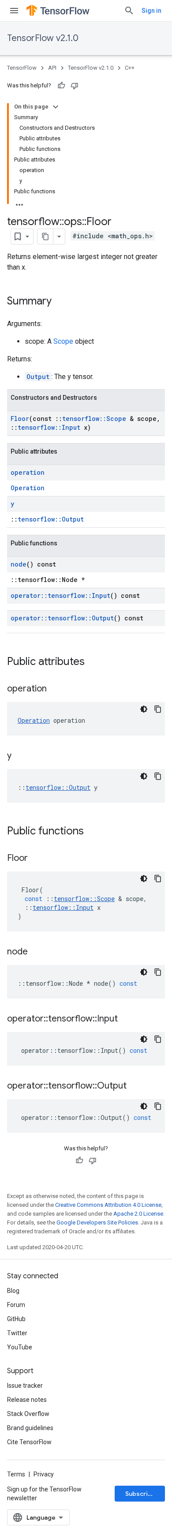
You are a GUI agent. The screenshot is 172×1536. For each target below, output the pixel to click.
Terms (16, 1474)
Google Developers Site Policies (97, 1222)
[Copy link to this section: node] (36, 952)
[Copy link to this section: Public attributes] (93, 662)
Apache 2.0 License (138, 1213)
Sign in (151, 10)
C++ (130, 67)
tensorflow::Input (49, 427)
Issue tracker (25, 1385)
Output (37, 376)
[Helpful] (61, 85)
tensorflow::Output (51, 519)
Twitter (17, 1333)
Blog (13, 1290)
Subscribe (140, 1494)
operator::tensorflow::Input (60, 595)
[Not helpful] (74, 85)
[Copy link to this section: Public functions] (92, 831)
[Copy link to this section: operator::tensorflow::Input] (126, 1019)
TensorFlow (22, 67)
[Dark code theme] (144, 709)
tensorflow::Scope (94, 418)
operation (28, 472)
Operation (28, 488)
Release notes (27, 1399)
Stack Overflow (28, 1413)
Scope (63, 341)
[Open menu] (14, 10)
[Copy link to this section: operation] (55, 689)
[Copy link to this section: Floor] (36, 858)
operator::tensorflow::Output (62, 618)
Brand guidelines (30, 1427)
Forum (16, 1304)
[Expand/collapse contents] (55, 106)
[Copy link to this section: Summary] (60, 302)
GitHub (16, 1318)
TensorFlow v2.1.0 (43, 38)
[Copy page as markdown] (45, 236)
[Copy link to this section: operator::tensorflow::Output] (135, 1086)
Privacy (44, 1474)
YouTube (19, 1347)
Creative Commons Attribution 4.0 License (108, 1205)
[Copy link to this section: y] (20, 756)
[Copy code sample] (158, 709)
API (52, 67)
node (18, 564)
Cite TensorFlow (29, 1442)
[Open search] (129, 10)
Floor (20, 418)
